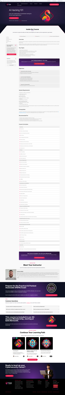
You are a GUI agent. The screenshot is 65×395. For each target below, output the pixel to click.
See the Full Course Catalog (32, 359)
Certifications (39, 382)
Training (31, 3)
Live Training (39, 383)
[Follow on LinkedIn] (56, 389)
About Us (40, 3)
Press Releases (47, 383)
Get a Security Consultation (54, 4)
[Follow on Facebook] (53, 389)
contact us (28, 302)
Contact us (20, 20)
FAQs (6, 42)
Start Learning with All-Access (39, 257)
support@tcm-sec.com (56, 382)
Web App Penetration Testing (19, 387)
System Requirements (9, 39)
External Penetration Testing (18, 381)
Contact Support (19, 5)
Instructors (7, 40)
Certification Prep (8, 41)
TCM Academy (40, 381)
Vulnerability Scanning (18, 386)
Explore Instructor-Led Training (39, 63)
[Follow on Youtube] (57, 389)
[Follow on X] (54, 389)
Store (46, 387)
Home (18, 3)
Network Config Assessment (30, 382)
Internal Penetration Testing (18, 382)
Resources (35, 3)
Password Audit (28, 383)
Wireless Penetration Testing (19, 388)
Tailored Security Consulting (30, 387)
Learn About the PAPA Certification (51, 295)
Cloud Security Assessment (30, 381)
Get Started (55, 385)
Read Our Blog (47, 382)
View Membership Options (12, 54)
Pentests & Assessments (24, 3)
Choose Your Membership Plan (51, 325)
